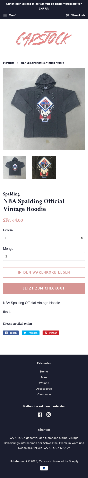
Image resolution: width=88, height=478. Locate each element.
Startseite (9, 62)
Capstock (45, 461)
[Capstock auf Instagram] (48, 415)
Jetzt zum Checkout (44, 288)
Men (44, 377)
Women (44, 383)
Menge (8, 249)
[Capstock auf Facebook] (39, 415)
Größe (8, 230)
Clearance (44, 394)
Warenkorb (78, 15)
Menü (12, 15)
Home (44, 371)
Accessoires (44, 388)
